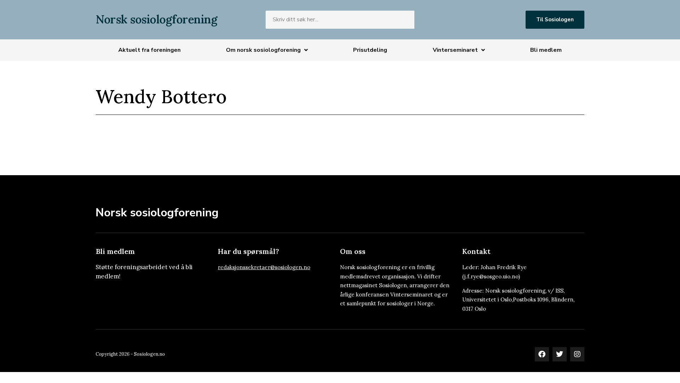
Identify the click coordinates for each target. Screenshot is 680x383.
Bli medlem (546, 50)
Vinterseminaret (455, 50)
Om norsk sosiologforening (263, 50)
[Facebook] (542, 354)
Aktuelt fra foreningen (149, 50)
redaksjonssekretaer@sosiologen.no (264, 267)
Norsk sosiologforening (156, 19)
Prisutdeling (370, 50)
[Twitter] (559, 354)
